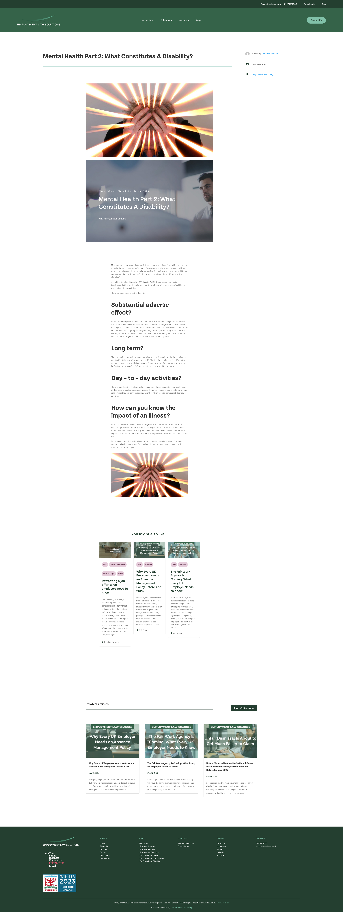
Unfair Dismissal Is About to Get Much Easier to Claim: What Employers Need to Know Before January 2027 (230, 766)
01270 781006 (261, 843)
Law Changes (109, 574)
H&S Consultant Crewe (148, 855)
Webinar (148, 564)
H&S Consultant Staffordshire (151, 858)
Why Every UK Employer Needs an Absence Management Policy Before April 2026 (149, 581)
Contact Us (316, 20)
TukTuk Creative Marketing (181, 908)
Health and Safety (265, 75)
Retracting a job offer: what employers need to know (115, 586)
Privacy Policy (183, 846)
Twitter (220, 849)
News (120, 574)
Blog (324, 4)
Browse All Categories (244, 708)
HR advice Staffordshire (149, 852)
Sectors (183, 20)
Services (103, 849)
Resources (143, 843)
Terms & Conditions (186, 843)
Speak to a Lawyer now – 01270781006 (279, 4)
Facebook (221, 843)
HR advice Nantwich (147, 849)
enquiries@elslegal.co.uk (266, 846)
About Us (146, 20)
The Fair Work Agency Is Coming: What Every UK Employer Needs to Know (182, 581)
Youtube (220, 855)
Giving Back (105, 855)
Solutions (165, 20)
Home (102, 843)
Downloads (309, 4)
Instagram (221, 846)
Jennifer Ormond (270, 54)
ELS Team (143, 630)
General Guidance (118, 564)
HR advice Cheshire (147, 846)
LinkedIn (220, 852)
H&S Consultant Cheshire (149, 861)
